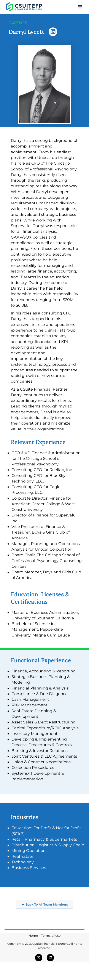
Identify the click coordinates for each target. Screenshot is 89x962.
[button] (80, 6)
